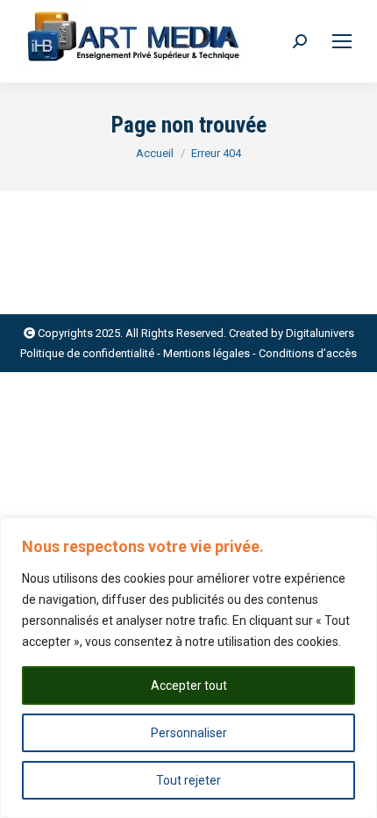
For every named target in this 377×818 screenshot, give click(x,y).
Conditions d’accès (308, 353)
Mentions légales (206, 353)
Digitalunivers (320, 333)
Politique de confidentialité (87, 353)
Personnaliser (189, 733)
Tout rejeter (188, 780)
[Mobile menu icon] (341, 41)
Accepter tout (189, 685)
